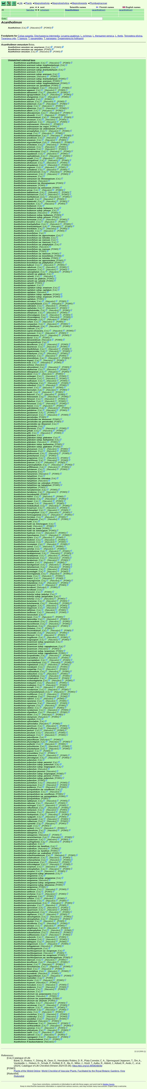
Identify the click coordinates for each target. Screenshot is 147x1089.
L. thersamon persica (103, 36)
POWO (47, 28)
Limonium (44, 10)
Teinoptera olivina (133, 36)
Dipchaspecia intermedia (47, 36)
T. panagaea (50, 38)
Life (21, 3)
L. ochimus (86, 36)
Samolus (30, 10)
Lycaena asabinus (70, 36)
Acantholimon (72, 10)
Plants (28, 3)
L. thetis (119, 36)
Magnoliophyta (42, 3)
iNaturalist (35, 28)
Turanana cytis (8, 38)
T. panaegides (35, 38)
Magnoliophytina (60, 3)
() (98, 10)
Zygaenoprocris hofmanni (71, 38)
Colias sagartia (25, 36)
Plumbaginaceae (98, 3)
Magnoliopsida (79, 3)
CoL (24, 28)
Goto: (4, 19)
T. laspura (22, 38)
